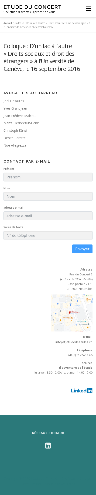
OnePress (68, 478)
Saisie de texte (13, 227)
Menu (88, 9)
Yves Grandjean (15, 108)
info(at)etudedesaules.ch (74, 342)
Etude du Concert (32, 7)
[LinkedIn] (48, 445)
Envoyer (82, 248)
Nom (6, 188)
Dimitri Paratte (14, 138)
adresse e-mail (13, 208)
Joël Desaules (13, 101)
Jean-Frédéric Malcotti (20, 116)
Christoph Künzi (15, 130)
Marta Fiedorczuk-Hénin (21, 123)
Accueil (7, 23)
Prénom (8, 169)
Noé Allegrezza (14, 145)
